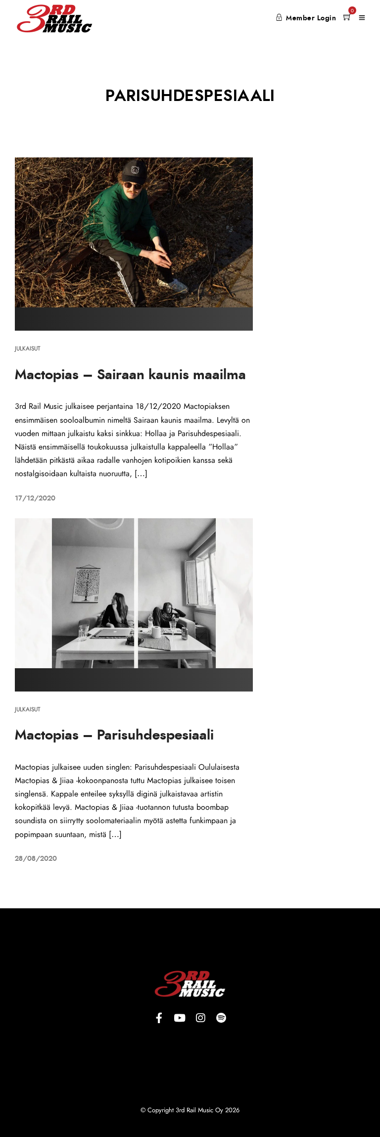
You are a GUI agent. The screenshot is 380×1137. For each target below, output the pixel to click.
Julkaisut (28, 348)
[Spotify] (221, 1017)
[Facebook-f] (158, 1017)
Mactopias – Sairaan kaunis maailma (130, 375)
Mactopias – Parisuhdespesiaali (114, 735)
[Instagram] (200, 1017)
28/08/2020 (36, 858)
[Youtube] (179, 1017)
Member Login (311, 18)
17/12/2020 (35, 498)
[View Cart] (347, 18)
